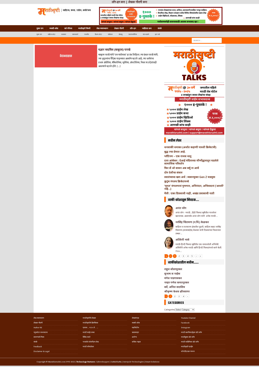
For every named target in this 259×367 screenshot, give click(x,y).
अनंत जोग (181, 208)
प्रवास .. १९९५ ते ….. (90, 327)
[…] (119, 66)
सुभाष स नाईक (172, 273)
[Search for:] (207, 40)
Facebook (185, 323)
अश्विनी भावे (182, 239)
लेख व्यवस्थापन (102, 28)
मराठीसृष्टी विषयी (84, 28)
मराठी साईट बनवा (89, 332)
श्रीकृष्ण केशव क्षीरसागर (177, 291)
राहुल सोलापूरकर (173, 269)
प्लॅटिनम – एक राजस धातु (177, 156)
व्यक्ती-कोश (53, 28)
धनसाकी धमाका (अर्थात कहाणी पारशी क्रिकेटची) (190, 147)
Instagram (185, 327)
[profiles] (64, 11)
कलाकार (63, 34)
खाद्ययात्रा (135, 332)
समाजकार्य (75, 34)
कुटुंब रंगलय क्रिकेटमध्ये (176, 181)
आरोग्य (134, 337)
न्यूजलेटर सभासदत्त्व (41, 332)
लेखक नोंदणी (119, 28)
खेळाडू (121, 34)
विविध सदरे (86, 337)
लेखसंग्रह (135, 318)
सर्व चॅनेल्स (68, 28)
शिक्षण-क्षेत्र (98, 34)
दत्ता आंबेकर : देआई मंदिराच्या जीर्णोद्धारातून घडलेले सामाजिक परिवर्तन (191, 162)
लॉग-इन (133, 28)
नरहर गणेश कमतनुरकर (176, 282)
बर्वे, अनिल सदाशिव (174, 287)
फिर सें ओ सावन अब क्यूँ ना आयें (181, 168)
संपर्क (160, 28)
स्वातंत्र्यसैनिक (132, 34)
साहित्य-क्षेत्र (51, 34)
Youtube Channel (188, 318)
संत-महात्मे (146, 34)
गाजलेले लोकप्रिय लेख (91, 342)
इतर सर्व (157, 34)
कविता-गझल (136, 342)
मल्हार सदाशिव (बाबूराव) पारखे (114, 49)
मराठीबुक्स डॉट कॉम (188, 337)
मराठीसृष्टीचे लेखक (89, 318)
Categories (169, 309)
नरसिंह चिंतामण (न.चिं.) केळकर (192, 222)
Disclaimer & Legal (41, 351)
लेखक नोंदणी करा (137, 2)
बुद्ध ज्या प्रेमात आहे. (174, 151)
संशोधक (110, 34)
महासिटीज (135, 327)
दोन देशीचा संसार (173, 172)
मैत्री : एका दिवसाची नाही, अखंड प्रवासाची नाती (189, 193)
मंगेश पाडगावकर (173, 278)
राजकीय (86, 34)
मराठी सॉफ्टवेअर (88, 346)
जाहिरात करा (147, 28)
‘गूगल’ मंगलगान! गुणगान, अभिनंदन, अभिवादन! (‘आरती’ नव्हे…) (194, 187)
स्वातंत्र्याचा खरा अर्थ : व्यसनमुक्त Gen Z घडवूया (189, 177)
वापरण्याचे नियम (39, 337)
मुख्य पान (40, 28)
